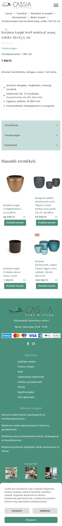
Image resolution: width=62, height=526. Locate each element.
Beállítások (45, 511)
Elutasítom (17, 511)
